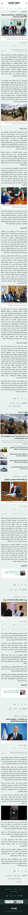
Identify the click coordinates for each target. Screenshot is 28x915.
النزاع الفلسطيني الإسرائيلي (14, 877)
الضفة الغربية (14, 758)
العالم (14, 6)
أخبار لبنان (18, 402)
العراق (15, 707)
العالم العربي (24, 10)
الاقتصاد (7, 6)
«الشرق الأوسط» (20, 744)
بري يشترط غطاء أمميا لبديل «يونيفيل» (15, 478)
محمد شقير (21, 41)
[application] (14, 811)
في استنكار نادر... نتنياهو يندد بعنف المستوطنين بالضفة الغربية (16, 719)
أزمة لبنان (12, 402)
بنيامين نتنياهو (17, 874)
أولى (20, 588)
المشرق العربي (13, 10)
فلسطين (19, 880)
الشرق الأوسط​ (19, 6)
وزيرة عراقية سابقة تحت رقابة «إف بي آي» (15, 599)
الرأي (11, 6)
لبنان (10, 405)
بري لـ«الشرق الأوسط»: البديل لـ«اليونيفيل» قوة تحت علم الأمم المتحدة (11, 571)
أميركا (10, 707)
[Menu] (26, 2)
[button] (14, 811)
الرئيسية (25, 6)
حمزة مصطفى (21, 620)
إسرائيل (11, 588)
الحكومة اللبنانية (17, 405)
